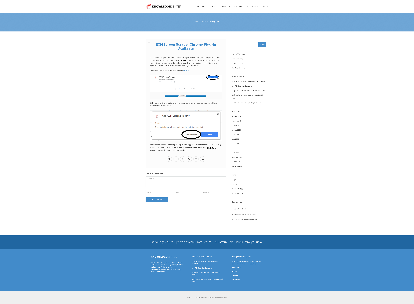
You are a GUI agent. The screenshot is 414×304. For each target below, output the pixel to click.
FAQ (230, 6)
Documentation (241, 6)
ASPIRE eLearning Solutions (242, 86)
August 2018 (236, 130)
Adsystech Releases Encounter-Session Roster (248, 90)
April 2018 (235, 144)
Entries (236, 184)
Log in (234, 180)
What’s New (202, 6)
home (197, 22)
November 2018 (237, 121)
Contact (266, 6)
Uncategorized (214, 22)
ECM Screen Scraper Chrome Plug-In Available (248, 81)
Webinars (222, 6)
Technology (236, 63)
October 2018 (237, 125)
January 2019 (236, 116)
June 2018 (235, 134)
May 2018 (235, 139)
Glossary (255, 6)
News (204, 22)
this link (186, 71)
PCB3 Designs (222, 297)
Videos (212, 6)
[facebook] (176, 159)
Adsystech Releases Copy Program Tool (246, 103)
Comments (237, 189)
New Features (237, 59)
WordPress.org (237, 193)
